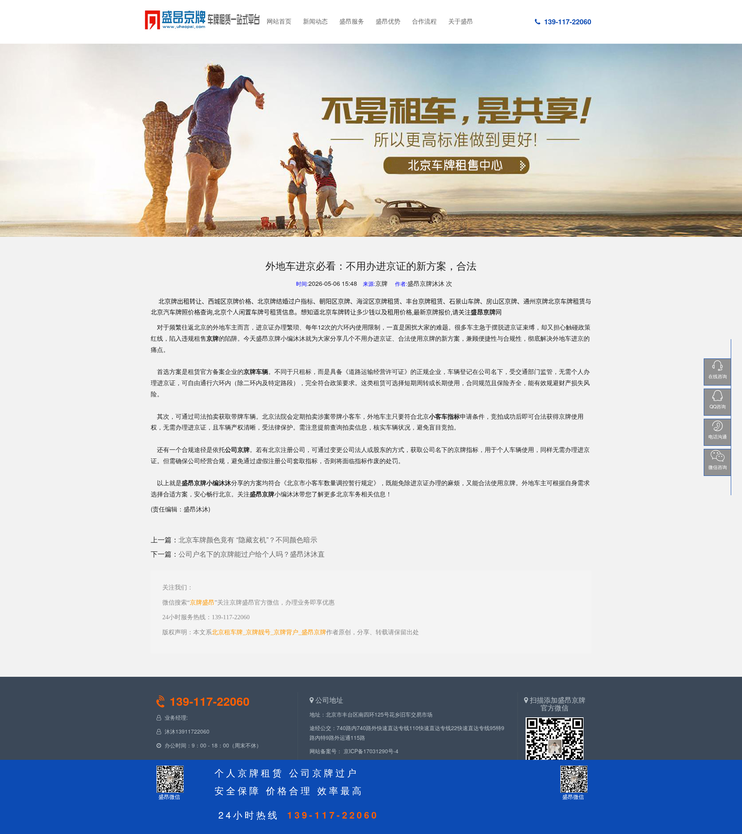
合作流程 (424, 21)
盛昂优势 (388, 21)
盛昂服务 (351, 21)
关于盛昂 (460, 21)
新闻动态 (315, 21)
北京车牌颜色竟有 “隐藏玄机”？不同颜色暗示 (248, 539)
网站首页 (203, 19)
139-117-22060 (567, 22)
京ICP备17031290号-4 (371, 751)
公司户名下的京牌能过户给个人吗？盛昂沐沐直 (252, 554)
